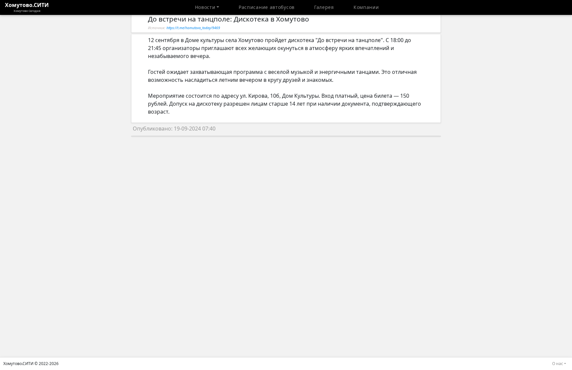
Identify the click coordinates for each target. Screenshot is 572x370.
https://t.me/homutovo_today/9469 (193, 28)
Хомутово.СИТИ (27, 7)
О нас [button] (557, 363)
